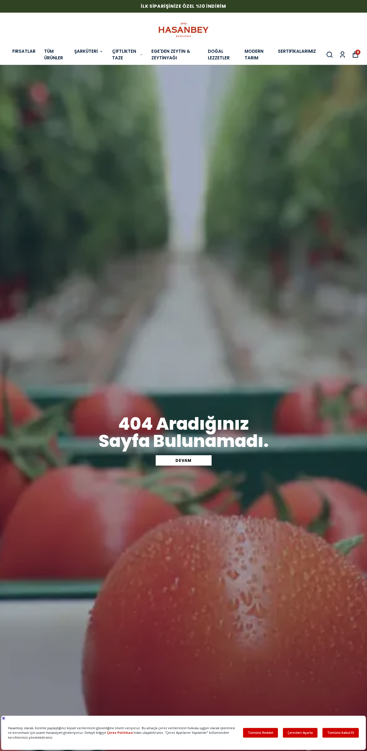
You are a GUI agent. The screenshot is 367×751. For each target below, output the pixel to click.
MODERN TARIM (254, 54)
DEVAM (183, 460)
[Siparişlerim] (342, 54)
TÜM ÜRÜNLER (53, 54)
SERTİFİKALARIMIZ (297, 51)
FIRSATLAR (24, 51)
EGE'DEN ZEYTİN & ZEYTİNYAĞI (170, 54)
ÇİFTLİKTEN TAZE (124, 54)
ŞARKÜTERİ (86, 51)
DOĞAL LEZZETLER (219, 54)
